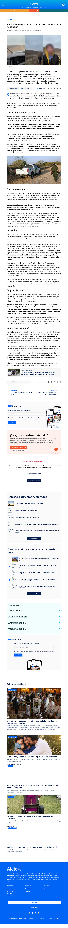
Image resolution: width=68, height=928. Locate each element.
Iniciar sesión (34, 907)
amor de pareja (12, 737)
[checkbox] (8, 417)
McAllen (12, 98)
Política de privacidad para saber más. (45, 651)
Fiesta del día (15, 610)
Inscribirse (12, 423)
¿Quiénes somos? (33, 918)
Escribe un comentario (34, 480)
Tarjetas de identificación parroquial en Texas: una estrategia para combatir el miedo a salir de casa (38, 373)
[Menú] (11, 5)
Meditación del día (17, 616)
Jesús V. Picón (25, 30)
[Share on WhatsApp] (60, 88)
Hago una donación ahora (17, 447)
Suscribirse (34, 902)
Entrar (39, 473)
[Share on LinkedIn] (51, 88)
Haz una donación (22, 918)
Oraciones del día (17, 629)
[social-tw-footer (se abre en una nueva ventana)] (35, 913)
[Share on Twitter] (54, 88)
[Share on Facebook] (48, 88)
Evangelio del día (17, 623)
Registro (14, 11)
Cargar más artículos (34, 538)
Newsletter (28, 889)
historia (10, 766)
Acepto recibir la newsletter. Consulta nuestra (26, 418)
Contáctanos (49, 918)
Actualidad (9, 19)
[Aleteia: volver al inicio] (34, 3)
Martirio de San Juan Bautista (39, 7)
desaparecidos (12, 690)
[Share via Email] (57, 88)
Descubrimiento (11, 896)
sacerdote (11, 797)
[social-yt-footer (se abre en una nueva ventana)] (29, 913)
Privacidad (56, 918)
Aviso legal (41, 918)
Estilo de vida (10, 893)
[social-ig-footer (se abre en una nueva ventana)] (38, 913)
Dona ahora (33, 11)
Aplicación (28, 891)
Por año (46, 889)
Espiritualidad (10, 891)
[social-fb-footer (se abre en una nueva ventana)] (32, 913)
